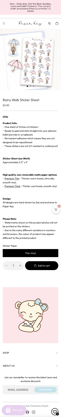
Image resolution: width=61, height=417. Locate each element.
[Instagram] (34, 412)
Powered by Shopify (39, 406)
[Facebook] (27, 412)
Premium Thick (12, 186)
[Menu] (4, 23)
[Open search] (49, 23)
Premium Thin (12, 178)
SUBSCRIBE (45, 389)
